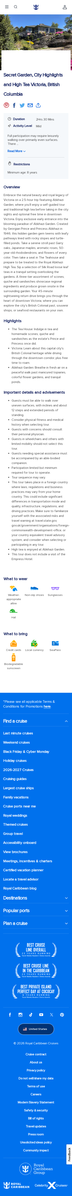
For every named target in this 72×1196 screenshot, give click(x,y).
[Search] (15, 7)
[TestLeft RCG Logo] (36, 1169)
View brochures (15, 852)
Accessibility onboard (19, 843)
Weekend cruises (16, 742)
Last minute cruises (18, 733)
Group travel (13, 834)
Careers (36, 1094)
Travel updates (36, 1126)
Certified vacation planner (23, 870)
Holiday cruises (15, 761)
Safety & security (36, 1110)
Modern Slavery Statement (36, 1102)
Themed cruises (15, 824)
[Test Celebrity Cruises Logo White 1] (51, 1185)
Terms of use (36, 1086)
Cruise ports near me (19, 806)
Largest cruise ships (18, 788)
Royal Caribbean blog (19, 888)
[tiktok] (31, 1015)
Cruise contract (36, 1054)
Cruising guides (15, 779)
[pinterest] (62, 1015)
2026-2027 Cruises (18, 770)
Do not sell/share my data (36, 1078)
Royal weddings (15, 815)
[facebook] (10, 1015)
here (47, 706)
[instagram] (20, 1015)
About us (36, 1062)
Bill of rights (36, 1118)
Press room (36, 1134)
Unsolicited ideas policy (36, 1142)
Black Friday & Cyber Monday (26, 752)
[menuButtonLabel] (6, 7)
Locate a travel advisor (20, 879)
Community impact (36, 1150)
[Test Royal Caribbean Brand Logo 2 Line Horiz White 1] (16, 1185)
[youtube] (41, 1015)
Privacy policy (36, 1070)
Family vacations (15, 797)
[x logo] (52, 1015)
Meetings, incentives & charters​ (27, 861)
